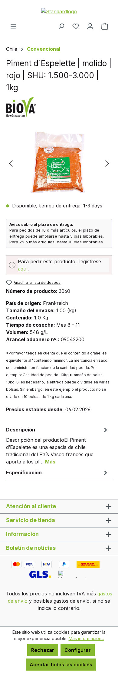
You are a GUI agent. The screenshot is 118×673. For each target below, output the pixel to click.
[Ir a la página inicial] (59, 11)
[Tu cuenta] (90, 26)
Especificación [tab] (24, 472)
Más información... (86, 638)
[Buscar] (61, 26)
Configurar (77, 650)
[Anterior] (10, 163)
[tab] (57, 445)
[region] (59, 163)
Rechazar (42, 650)
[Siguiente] (107, 163)
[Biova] (59, 106)
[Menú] (13, 26)
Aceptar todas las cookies (61, 665)
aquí (23, 269)
